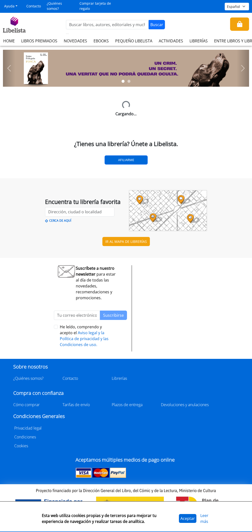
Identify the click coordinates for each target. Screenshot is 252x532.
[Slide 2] (128, 81)
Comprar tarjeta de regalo (95, 6)
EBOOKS (101, 41)
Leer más (204, 518)
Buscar (156, 24)
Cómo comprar (26, 404)
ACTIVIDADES (171, 41)
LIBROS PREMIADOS (39, 41)
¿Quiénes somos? (54, 6)
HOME (9, 41)
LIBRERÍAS (198, 41)
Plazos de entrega (127, 404)
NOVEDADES (75, 41)
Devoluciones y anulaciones (185, 404)
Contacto (33, 6)
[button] (9, 68)
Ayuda (9, 6)
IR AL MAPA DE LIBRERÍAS (126, 241)
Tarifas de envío (76, 404)
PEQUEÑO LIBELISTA (133, 41)
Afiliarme (126, 160)
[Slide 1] (123, 81)
